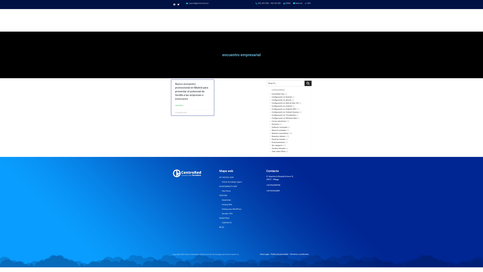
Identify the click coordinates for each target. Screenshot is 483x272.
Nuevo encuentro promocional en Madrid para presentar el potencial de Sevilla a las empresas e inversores (191, 91)
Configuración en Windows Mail (284, 118)
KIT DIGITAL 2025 (226, 177)
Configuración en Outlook (282, 106)
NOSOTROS (224, 218)
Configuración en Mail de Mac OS (285, 103)
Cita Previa (226, 191)
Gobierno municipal (279, 127)
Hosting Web (227, 204)
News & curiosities (279, 130)
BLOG (221, 227)
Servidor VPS (227, 214)
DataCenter (226, 200)
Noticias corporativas (280, 133)
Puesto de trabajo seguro (232, 182)
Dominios (275, 124)
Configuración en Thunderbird (284, 115)
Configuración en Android (282, 97)
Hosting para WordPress (231, 209)
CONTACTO (227, 223)
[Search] (308, 83)
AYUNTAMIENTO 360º (228, 186)
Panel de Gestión (278, 139)
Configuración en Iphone (281, 100)
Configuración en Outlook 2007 (284, 109)
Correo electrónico (279, 121)
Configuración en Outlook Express (285, 112)
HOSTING (223, 195)
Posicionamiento (278, 142)
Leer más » (179, 105)
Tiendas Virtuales (278, 148)
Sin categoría (277, 145)
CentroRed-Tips (278, 94)
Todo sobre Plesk (278, 151)
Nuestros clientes (278, 136)
